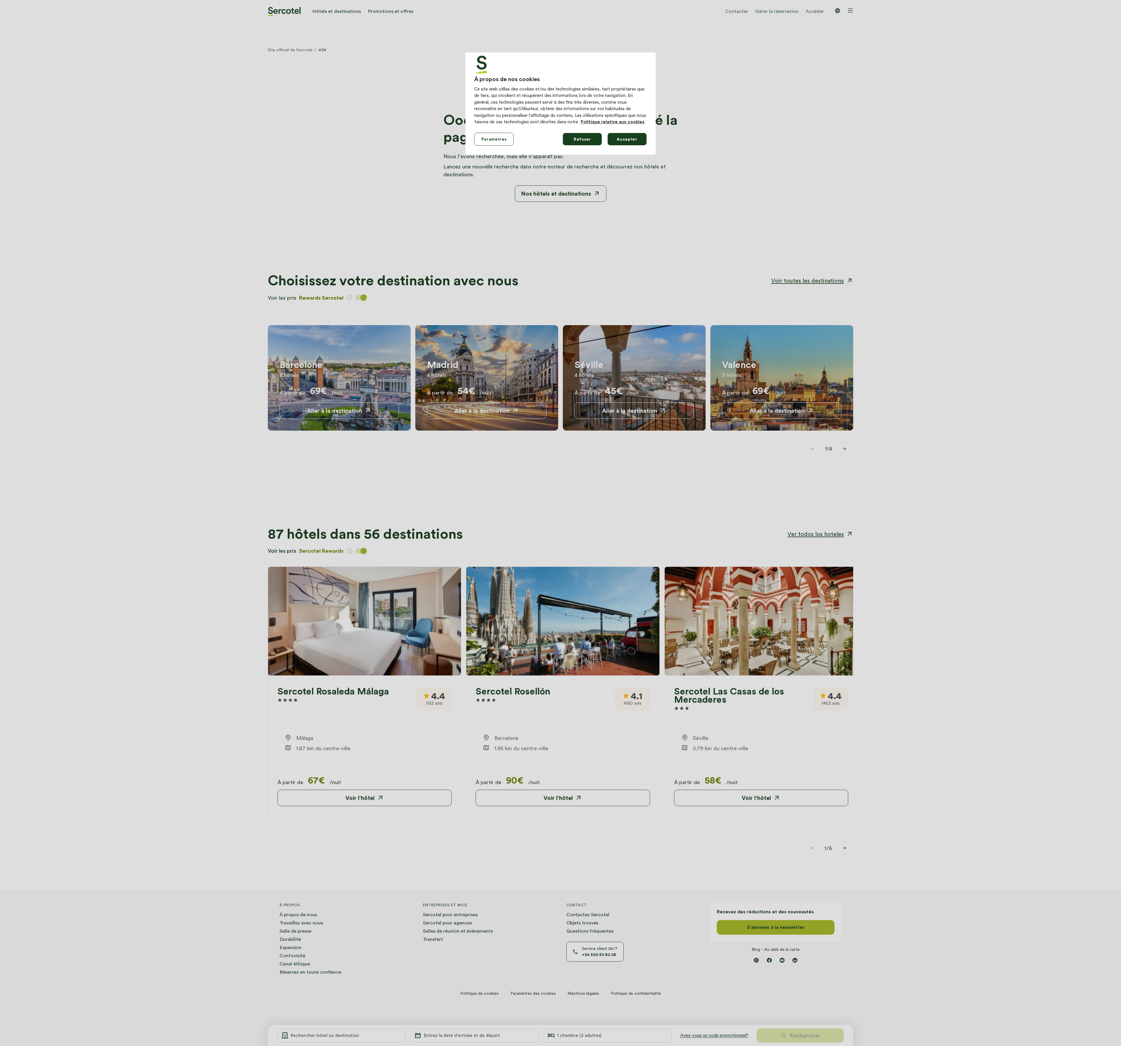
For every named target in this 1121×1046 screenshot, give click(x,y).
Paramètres (494, 139)
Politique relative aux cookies (613, 121)
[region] (560, 103)
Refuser (582, 139)
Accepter (627, 139)
